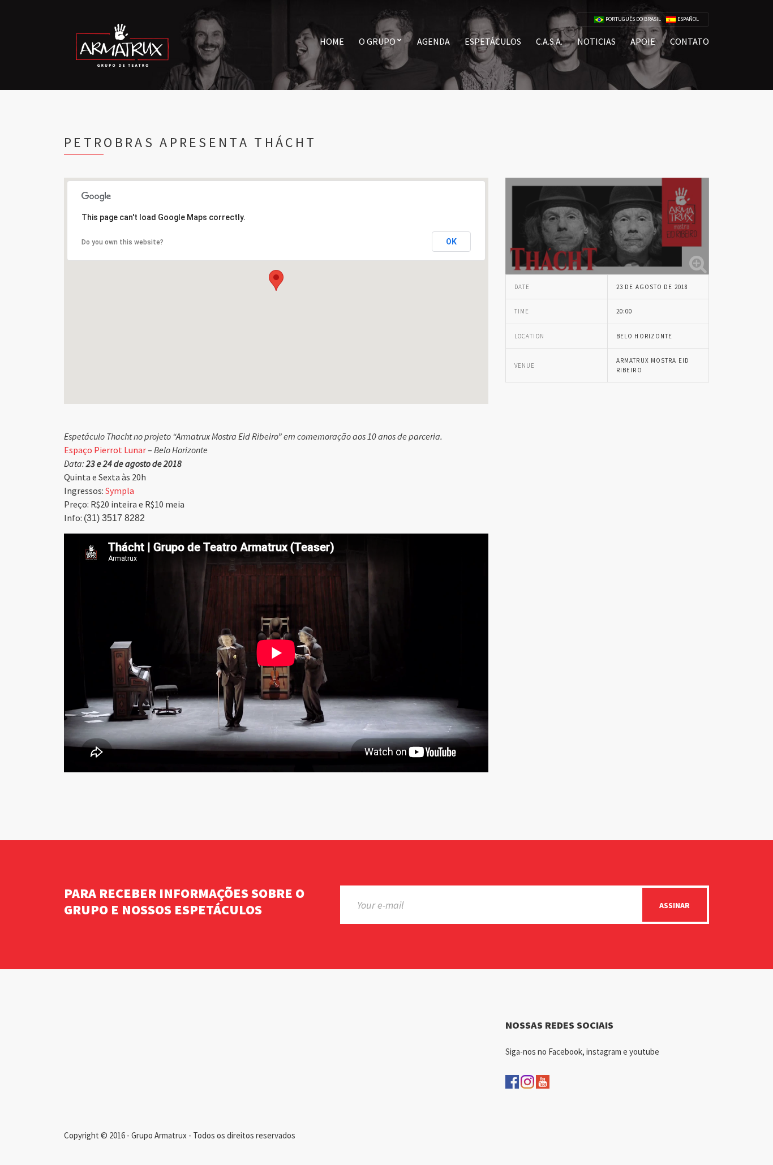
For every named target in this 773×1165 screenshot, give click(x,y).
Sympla (119, 490)
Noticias (596, 41)
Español (687, 19)
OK (451, 241)
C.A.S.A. (549, 41)
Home (332, 41)
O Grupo (377, 41)
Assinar (674, 905)
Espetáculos (493, 41)
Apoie (642, 41)
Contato (689, 41)
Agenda (433, 41)
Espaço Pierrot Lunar (105, 449)
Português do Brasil (632, 19)
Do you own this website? (122, 242)
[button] (276, 280)
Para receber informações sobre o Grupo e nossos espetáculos (184, 901)
